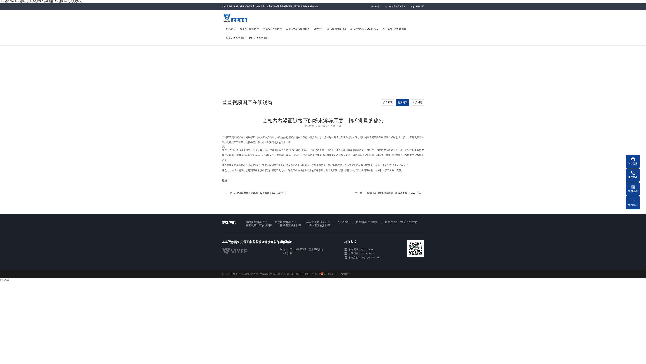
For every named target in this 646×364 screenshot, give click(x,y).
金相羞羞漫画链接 (256, 222)
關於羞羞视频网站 (290, 225)
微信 (377, 6)
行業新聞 (402, 102)
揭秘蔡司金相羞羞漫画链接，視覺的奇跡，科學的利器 (393, 193)
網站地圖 (420, 6)
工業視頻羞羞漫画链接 (316, 222)
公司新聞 (387, 102)
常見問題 (417, 102)
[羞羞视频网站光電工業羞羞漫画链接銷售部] (236, 255)
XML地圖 (316, 274)
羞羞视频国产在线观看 (259, 225)
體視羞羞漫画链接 (285, 222)
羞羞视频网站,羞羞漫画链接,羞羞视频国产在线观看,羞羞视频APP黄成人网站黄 (41, 1)
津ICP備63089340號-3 (300, 274)
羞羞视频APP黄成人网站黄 (401, 222)
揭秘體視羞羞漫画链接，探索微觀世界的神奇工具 (260, 193)
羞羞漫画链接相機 (367, 222)
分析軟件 (343, 222)
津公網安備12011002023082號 (336, 274)
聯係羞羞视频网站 (397, 6)
